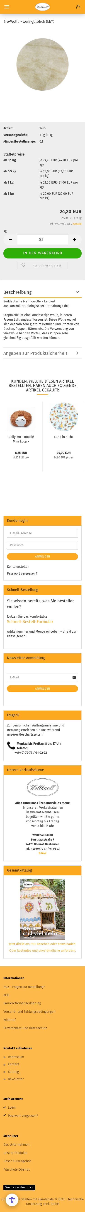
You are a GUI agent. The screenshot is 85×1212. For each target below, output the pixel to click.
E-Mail (42, 853)
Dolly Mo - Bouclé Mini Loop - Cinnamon (21, 439)
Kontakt (13, 1064)
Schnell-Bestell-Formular (30, 621)
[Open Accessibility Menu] (12, 1200)
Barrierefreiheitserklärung (22, 1003)
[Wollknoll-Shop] (42, 7)
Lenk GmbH (51, 1204)
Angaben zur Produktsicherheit (35, 353)
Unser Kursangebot (17, 1161)
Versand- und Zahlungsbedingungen (29, 1012)
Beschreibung (17, 292)
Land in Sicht (63, 437)
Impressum (16, 1057)
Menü (7, 7)
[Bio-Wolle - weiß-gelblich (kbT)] (42, 62)
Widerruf (9, 1020)
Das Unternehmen (16, 1145)
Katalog (13, 1072)
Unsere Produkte (15, 1153)
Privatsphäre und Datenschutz (25, 1028)
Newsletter (16, 1079)
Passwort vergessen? (22, 573)
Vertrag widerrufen (19, 1187)
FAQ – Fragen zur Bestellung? (24, 987)
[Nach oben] (72, 1205)
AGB (6, 995)
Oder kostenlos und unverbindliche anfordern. (42, 951)
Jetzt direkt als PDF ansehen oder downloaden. (42, 944)
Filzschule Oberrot (16, 1169)
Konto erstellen (18, 567)
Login (12, 1108)
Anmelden (42, 556)
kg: (5, 231)
